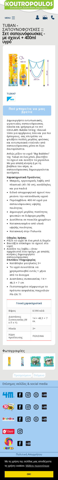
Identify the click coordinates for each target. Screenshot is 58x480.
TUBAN (9, 25)
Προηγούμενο (22, 375)
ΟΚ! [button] (29, 474)
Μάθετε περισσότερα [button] (37, 465)
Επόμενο (39, 375)
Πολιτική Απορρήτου (29, 454)
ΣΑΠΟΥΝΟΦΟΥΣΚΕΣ (21, 29)
